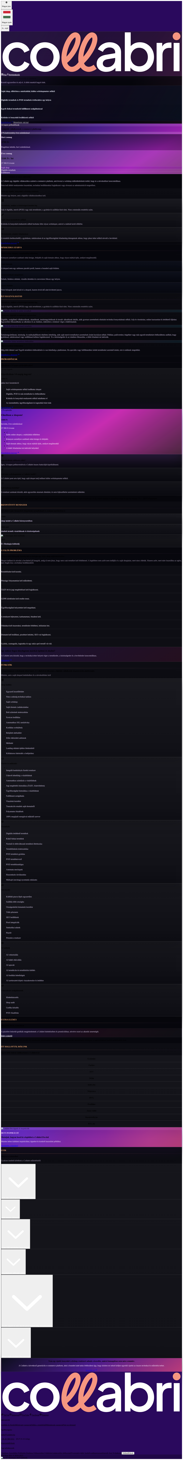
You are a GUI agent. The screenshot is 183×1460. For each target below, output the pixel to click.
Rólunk (12, 1443)
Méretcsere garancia (23, 1425)
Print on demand (69, 1425)
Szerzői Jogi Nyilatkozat (112, 1453)
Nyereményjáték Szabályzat (82, 1453)
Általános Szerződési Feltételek (13, 1453)
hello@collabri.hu (8, 1435)
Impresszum (97, 1453)
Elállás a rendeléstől (38, 1425)
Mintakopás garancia (54, 1425)
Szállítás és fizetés (8, 1425)
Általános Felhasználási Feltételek (39, 1453)
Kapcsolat (5, 1443)
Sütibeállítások (128, 1453)
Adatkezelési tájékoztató (61, 1453)
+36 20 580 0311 (7, 1439)
